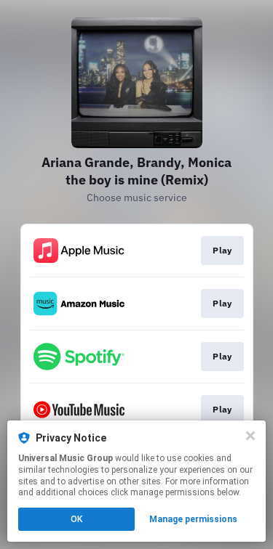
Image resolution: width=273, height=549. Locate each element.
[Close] (250, 435)
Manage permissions (193, 519)
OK (76, 519)
